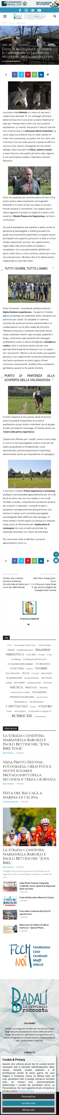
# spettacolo (17, 706)
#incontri (46, 673)
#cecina (31, 654)
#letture (46, 678)
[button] (4, 16)
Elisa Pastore (8, 753)
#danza (29, 669)
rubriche (22, 715)
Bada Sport (21, 23)
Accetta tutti (28, 1103)
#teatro (45, 706)
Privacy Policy (26, 1090)
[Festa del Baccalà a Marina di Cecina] (10, 901)
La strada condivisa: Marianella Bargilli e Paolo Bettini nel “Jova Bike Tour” (26, 742)
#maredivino (34, 683)
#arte (11, 649)
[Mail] (32, 10)
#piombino (39, 692)
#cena (41, 654)
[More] (48, 74)
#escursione (12, 673)
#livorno (19, 682)
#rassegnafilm (42, 697)
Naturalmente (23, 45)
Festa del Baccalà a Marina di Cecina (22, 795)
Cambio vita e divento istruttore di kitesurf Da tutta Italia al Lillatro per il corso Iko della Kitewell (16, 583)
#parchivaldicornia (20, 692)
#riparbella (20, 701)
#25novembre (44, 645)
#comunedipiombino (20, 664)
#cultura (17, 668)
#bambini (42, 649)
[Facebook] (19, 10)
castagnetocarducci (39, 711)
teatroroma (40, 716)
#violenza (20, 711)
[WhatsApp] (34, 74)
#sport (33, 707)
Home (3, 23)
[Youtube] (39, 10)
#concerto (43, 663)
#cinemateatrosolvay (34, 659)
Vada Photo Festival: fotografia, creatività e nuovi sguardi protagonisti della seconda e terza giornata (29, 771)
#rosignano (36, 701)
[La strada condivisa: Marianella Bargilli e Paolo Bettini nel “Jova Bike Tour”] (29, 827)
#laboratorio (31, 678)
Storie (11, 23)
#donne (41, 668)
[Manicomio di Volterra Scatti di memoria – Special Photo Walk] (10, 928)
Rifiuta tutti (28, 1109)
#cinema (16, 659)
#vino (9, 711)
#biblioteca (15, 654)
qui (25, 543)
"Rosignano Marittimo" (25, 645)
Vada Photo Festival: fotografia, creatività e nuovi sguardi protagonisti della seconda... (37, 886)
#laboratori (14, 677)
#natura (43, 687)
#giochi (35, 673)
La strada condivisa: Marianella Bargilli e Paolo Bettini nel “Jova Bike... (26, 856)
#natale (31, 687)
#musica (16, 687)
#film (25, 673)
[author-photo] (29, 615)
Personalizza (28, 1096)
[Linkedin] (41, 74)
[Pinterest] (28, 74)
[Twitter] (21, 74)
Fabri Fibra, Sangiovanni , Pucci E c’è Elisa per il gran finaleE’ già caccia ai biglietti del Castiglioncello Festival (44, 584)
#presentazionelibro (22, 697)
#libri (9, 682)
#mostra (47, 683)
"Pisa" (9, 645)
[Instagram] (26, 10)
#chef (49, 655)
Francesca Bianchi (12, 61)
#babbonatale (25, 650)
